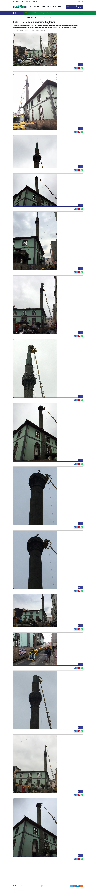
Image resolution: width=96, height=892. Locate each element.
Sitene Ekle (35, 1)
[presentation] (17, 13)
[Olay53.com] (20, 6)
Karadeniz (37, 6)
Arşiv (30, 1)
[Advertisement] (7, 34)
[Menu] (68, 6)
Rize (31, 6)
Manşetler (18, 1)
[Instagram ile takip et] (74, 886)
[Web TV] (79, 1)
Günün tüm (78, 13)
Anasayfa (17, 17)
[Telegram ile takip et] (78, 886)
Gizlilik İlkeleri (50, 886)
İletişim (43, 886)
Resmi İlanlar (57, 6)
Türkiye (43, 6)
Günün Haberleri (25, 1)
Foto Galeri (23, 17)
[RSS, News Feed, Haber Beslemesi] (81, 886)
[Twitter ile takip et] (71, 886)
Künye (39, 886)
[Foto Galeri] (82, 1)
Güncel (49, 6)
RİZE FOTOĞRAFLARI (31, 17)
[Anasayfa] (14, 1)
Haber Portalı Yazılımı (19, 890)
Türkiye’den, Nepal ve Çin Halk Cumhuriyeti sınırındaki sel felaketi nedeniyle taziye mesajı (47, 13)
